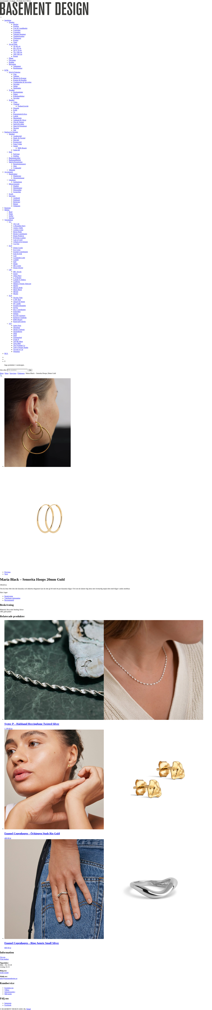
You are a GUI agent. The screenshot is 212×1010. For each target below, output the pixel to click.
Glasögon (12, 180)
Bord (10, 212)
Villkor (6, 990)
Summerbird (17, 337)
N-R (10, 296)
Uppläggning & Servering (22, 82)
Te (14, 112)
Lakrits (15, 116)
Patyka (15, 308)
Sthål (15, 333)
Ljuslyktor (16, 30)
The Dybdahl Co (19, 345)
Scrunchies (17, 192)
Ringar (15, 204)
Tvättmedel (17, 168)
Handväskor (13, 174)
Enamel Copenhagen (20, 252)
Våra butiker (4, 959)
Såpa (15, 166)
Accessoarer (8, 172)
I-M (10, 270)
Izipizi (15, 274)
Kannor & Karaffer (20, 80)
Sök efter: (3, 370)
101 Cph (16, 224)
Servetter (16, 84)
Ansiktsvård (17, 136)
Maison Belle (18, 288)
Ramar (15, 56)
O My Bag (17, 300)
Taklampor (17, 66)
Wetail (28, 1009)
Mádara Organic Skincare (22, 284)
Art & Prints (13, 44)
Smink (15, 146)
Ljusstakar (16, 32)
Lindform (16, 282)
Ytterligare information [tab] (12, 598)
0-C (10, 222)
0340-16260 (4, 973)
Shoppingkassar (18, 178)
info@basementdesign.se (8, 978)
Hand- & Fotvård (19, 138)
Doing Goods (18, 248)
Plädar (11, 58)
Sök (30, 370)
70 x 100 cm (17, 52)
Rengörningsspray (19, 164)
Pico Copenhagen (19, 310)
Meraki (15, 292)
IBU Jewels (17, 272)
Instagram (7, 1003)
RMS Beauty (22, 148)
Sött (14, 130)
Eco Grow (17, 250)
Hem (1, 373)
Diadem (16, 186)
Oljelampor (17, 38)
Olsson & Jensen (19, 302)
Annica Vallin (18, 228)
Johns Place (17, 276)
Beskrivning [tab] (8, 596)
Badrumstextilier (14, 158)
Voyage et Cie (18, 349)
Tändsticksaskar (18, 36)
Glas (14, 74)
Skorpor (16, 128)
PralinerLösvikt (23, 106)
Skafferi (11, 100)
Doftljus (16, 26)
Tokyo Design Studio (20, 347)
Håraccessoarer (14, 184)
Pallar (11, 214)
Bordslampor (17, 68)
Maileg (15, 286)
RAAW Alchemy (19, 316)
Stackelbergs (17, 331)
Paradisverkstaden (19, 306)
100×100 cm (17, 54)
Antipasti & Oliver (19, 120)
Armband (16, 198)
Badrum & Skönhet (11, 132)
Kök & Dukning (14, 72)
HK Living (17, 266)
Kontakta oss (8, 988)
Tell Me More (18, 341)
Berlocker (16, 202)
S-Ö (10, 324)
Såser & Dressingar (20, 126)
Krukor (15, 40)
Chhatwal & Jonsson (20, 242)
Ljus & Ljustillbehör (20, 28)
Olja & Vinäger (18, 122)
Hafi (14, 262)
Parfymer (16, 154)
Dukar (15, 94)
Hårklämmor (17, 188)
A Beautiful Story (19, 226)
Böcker (15, 24)
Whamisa (16, 351)
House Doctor (18, 268)
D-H (10, 246)
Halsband (16, 200)
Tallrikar (16, 76)
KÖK (6, 70)
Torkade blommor (19, 34)
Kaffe (15, 110)
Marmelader (17, 118)
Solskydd (16, 150)
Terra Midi (17, 343)
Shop (6, 373)
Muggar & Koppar (19, 78)
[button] (1, 375)
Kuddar (11, 62)
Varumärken (8, 220)
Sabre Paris (17, 326)
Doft (10, 152)
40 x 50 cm (17, 48)
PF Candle (17, 304)
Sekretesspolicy (9, 992)
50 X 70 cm (17, 50)
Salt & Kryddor (18, 124)
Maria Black (17, 290)
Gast (14, 256)
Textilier (12, 90)
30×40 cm (16, 46)
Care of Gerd (17, 240)
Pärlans (15, 314)
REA (6, 353)
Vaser (15, 42)
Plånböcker (17, 176)
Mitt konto (8, 994)
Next (6, 574)
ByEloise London (19, 238)
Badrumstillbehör (15, 160)
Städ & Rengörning (15, 162)
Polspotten (17, 312)
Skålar (15, 86)
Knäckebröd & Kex (20, 114)
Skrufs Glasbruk (19, 329)
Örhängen (16, 206)
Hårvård (16, 140)
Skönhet (12, 134)
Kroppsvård (17, 142)
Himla (15, 264)
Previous (7, 572)
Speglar (11, 218)
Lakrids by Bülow (19, 280)
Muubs (15, 294)
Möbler (6, 210)
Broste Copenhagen (20, 234)
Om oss (2, 957)
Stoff (15, 335)
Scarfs (11, 194)
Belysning (12, 64)
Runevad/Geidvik (19, 322)
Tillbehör (12, 170)
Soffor (11, 216)
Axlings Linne (18, 230)
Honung (16, 108)
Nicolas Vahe (18, 298)
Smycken (12, 196)
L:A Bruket (17, 278)
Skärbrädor (17, 88)
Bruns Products (18, 236)
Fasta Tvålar (17, 144)
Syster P (16, 339)
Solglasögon (17, 182)
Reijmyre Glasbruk (19, 318)
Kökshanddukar (18, 96)
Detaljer (11, 22)
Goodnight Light (19, 258)
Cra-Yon (16, 244)
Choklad (16, 104)
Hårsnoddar (17, 190)
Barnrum (7, 208)
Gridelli (16, 260)
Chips (15, 102)
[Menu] (1, 17)
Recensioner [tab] (9, 600)
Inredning (7, 20)
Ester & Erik (17, 254)
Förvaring (12, 60)
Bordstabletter (18, 92)
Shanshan (16, 328)
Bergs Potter (17, 232)
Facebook (7, 1005)
